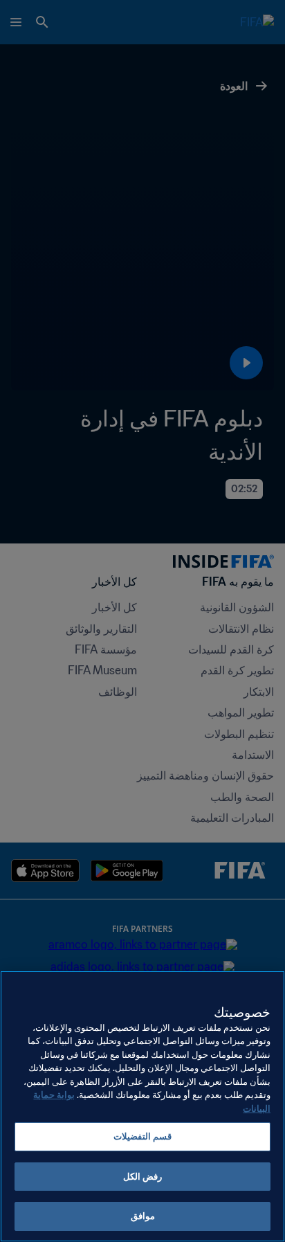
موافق (143, 1216)
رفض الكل (142, 1176)
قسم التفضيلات (142, 1136)
